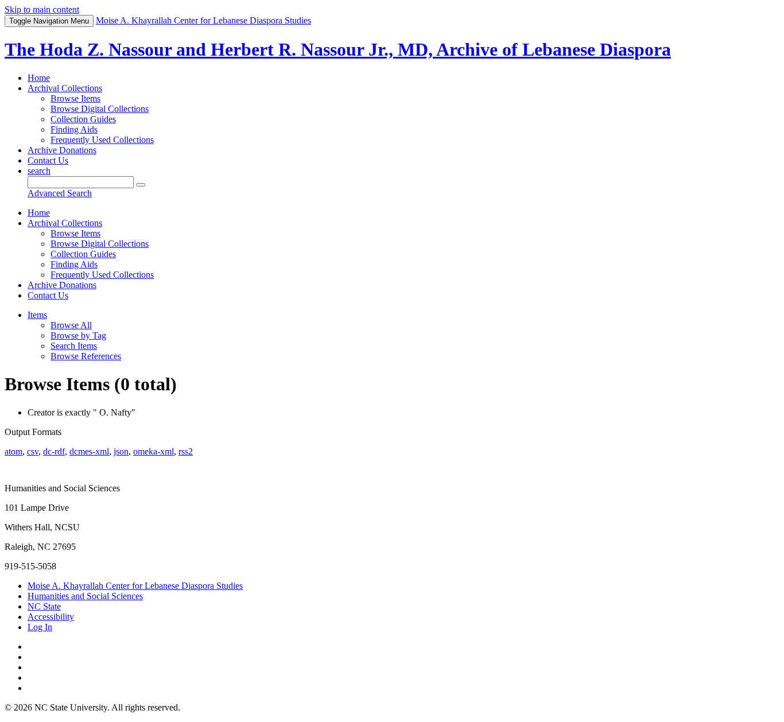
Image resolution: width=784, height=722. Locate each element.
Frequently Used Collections (102, 140)
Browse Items (75, 98)
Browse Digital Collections (100, 109)
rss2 (185, 451)
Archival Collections (65, 88)
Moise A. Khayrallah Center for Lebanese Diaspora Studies (135, 586)
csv (32, 451)
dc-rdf (54, 451)
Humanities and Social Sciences (85, 596)
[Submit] (140, 185)
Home (39, 78)
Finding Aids (74, 129)
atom (13, 451)
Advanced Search (60, 193)
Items (37, 315)
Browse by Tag (78, 335)
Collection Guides (83, 119)
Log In (40, 627)
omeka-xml (153, 451)
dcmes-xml (89, 451)
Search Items (74, 346)
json (121, 451)
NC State (44, 606)
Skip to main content (42, 9)
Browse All (71, 325)
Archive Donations (62, 150)
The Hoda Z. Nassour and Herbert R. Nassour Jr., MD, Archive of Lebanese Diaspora (338, 49)
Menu (49, 21)
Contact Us (48, 160)
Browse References (86, 356)
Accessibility (51, 617)
